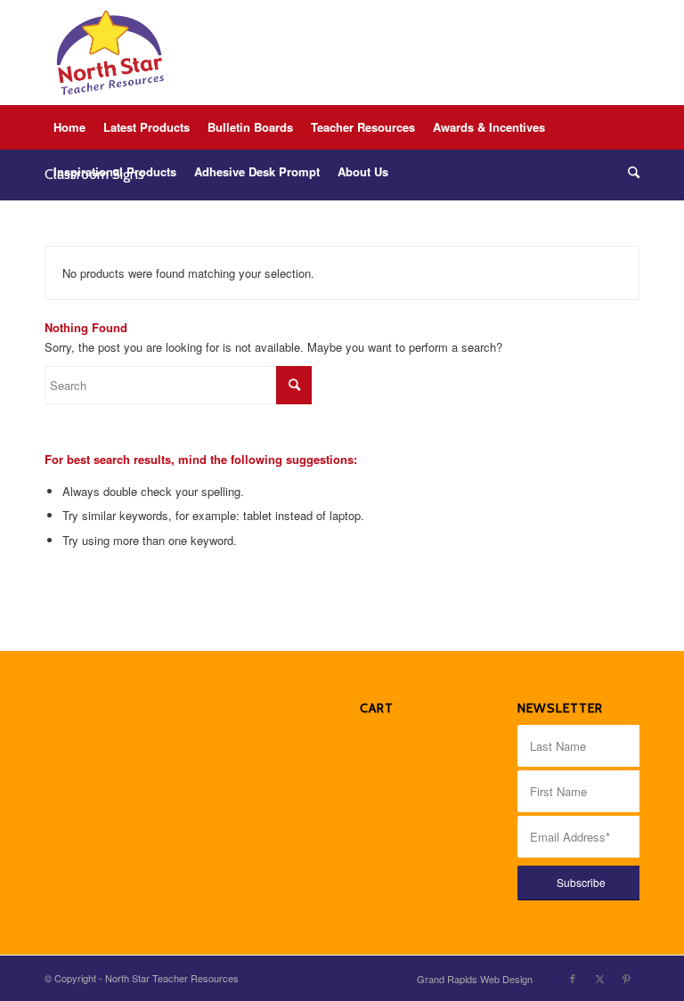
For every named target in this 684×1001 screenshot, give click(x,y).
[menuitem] (69, 127)
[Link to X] (599, 977)
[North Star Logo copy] (110, 52)
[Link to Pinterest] (626, 977)
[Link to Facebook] (572, 977)
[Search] (629, 172)
